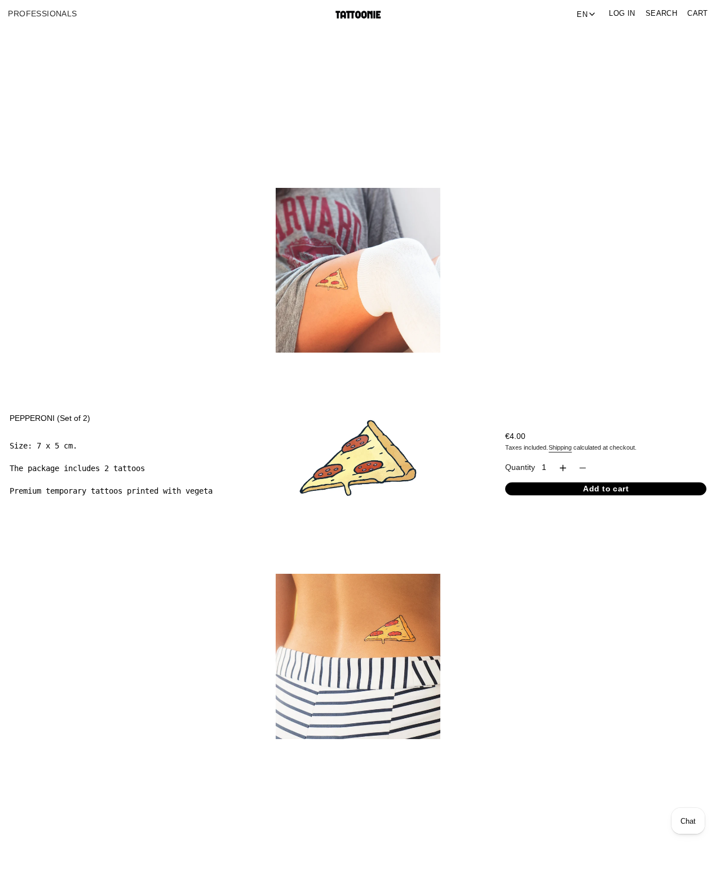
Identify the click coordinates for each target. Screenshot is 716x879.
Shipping (560, 447)
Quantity (520, 467)
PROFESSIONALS (42, 14)
